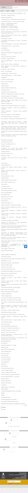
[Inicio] (6, 3)
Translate (17, 483)
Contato (24, 1)
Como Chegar (3, 477)
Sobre (17, 1)
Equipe (4, 407)
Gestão (4, 409)
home (2, 10)
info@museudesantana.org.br (20, 477)
